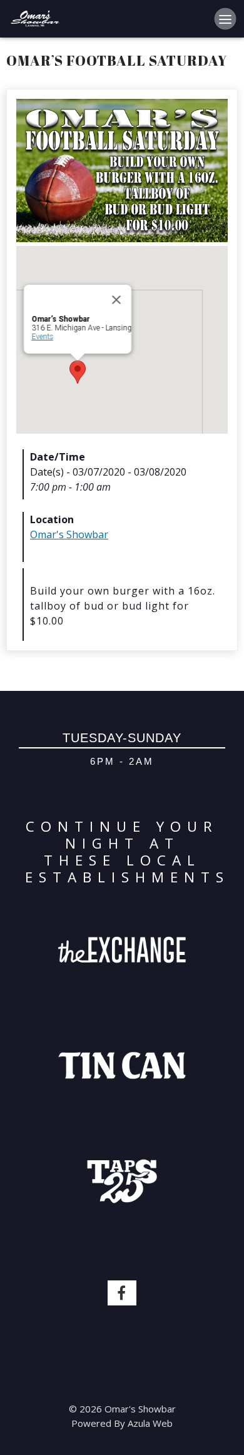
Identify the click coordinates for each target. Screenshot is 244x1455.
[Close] (116, 300)
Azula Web (150, 1423)
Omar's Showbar (69, 534)
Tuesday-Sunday (122, 738)
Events (42, 336)
